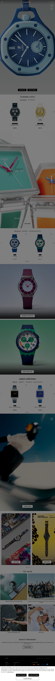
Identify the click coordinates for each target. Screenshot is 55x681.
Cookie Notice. (10, 672)
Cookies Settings (27, 678)
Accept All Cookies (33, 675)
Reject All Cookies (21, 675)
